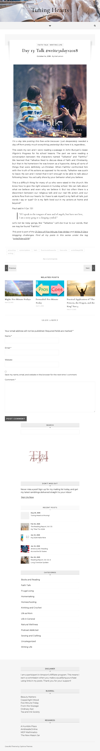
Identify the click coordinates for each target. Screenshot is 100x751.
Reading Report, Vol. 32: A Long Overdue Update (41, 561)
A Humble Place (29, 726)
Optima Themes (26, 746)
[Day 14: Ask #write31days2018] (10, 268)
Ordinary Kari (27, 709)
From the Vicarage (30, 706)
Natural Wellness (29, 624)
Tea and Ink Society (30, 712)
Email (8, 348)
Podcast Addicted (29, 630)
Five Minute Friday (30, 703)
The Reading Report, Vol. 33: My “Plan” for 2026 (42, 527)
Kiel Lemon (59, 56)
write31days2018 (21, 238)
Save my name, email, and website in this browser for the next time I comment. (41, 374)
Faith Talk (43, 45)
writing (10, 253)
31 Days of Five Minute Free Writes (52, 232)
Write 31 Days (81, 232)
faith (35, 250)
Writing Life (56, 45)
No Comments (50, 259)
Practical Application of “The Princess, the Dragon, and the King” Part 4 (81, 303)
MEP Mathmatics (29, 732)
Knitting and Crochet (31, 608)
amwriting (12, 250)
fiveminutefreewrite (48, 250)
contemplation (24, 250)
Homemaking (27, 596)
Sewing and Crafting (31, 636)
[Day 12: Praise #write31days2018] (89, 268)
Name (8, 336)
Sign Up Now (27, 497)
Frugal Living (27, 591)
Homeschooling (28, 602)
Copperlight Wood (30, 700)
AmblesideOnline (29, 729)
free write (63, 250)
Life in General (28, 619)
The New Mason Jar (30, 735)
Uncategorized (28, 641)
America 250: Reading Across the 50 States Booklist (39, 550)
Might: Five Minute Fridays (18, 299)
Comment (10, 379)
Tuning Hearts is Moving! (40, 515)
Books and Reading (30, 580)
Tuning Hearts (50, 10)
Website (8, 360)
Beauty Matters (28, 697)
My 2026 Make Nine (38, 538)
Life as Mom (26, 613)
